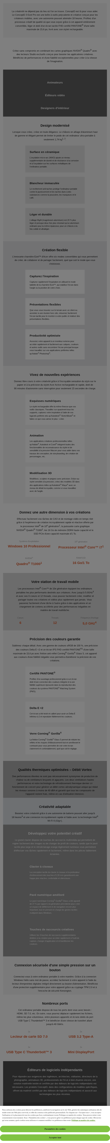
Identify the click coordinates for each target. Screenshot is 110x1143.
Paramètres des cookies (55, 1129)
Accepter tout (55, 1137)
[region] (55, 1124)
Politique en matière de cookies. (83, 1120)
